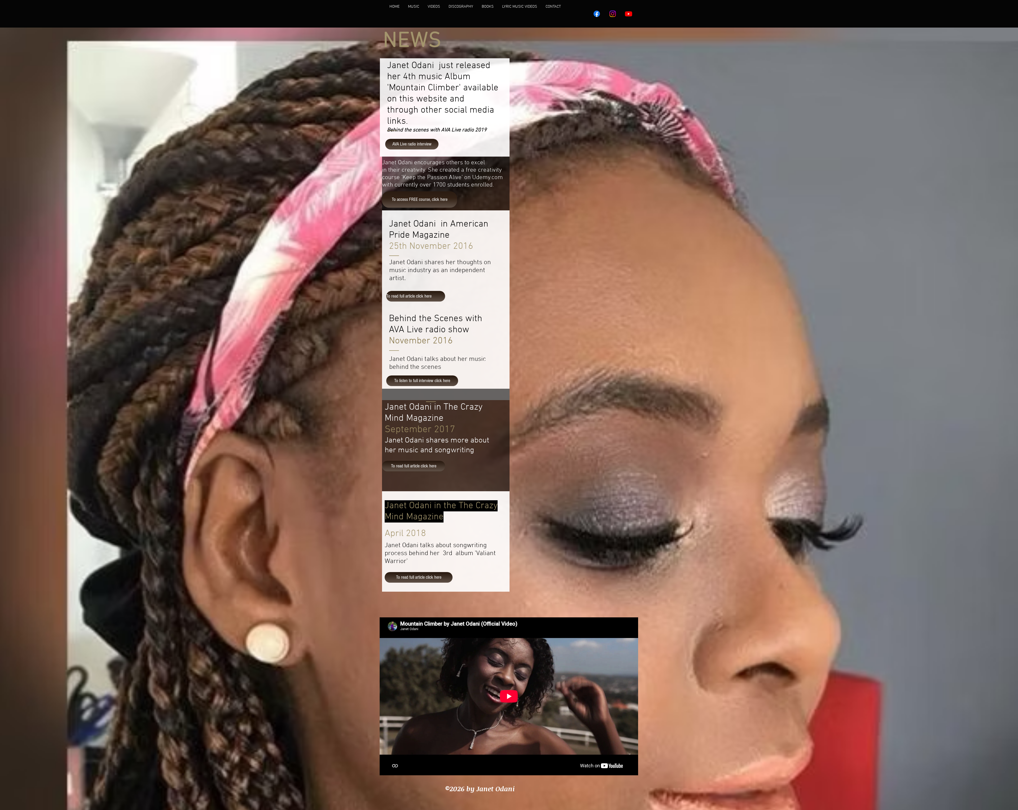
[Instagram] (612, 14)
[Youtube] (628, 14)
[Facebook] (597, 14)
